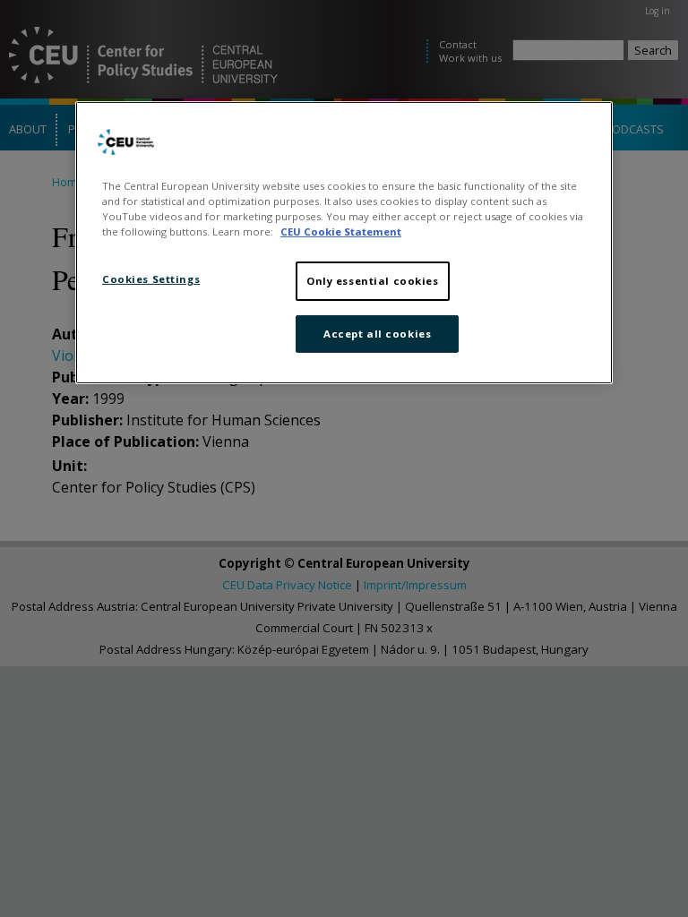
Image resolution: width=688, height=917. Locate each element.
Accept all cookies (377, 333)
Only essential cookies (372, 280)
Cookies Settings (151, 279)
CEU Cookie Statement (340, 231)
